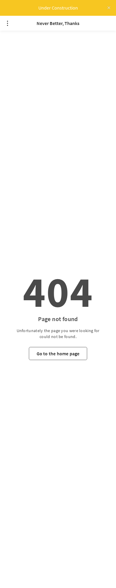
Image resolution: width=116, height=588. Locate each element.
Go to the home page (58, 353)
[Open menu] (7, 23)
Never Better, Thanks (58, 23)
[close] (109, 7)
